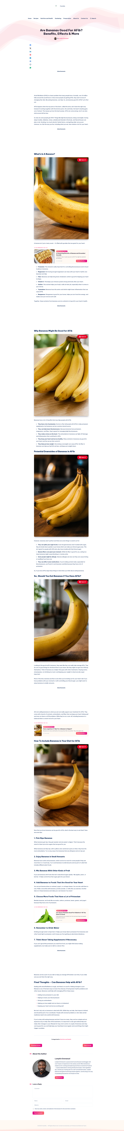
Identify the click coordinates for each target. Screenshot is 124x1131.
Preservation (67, 18)
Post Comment (38, 1113)
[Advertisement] (61, 83)
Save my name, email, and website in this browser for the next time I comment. (55, 1108)
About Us (76, 18)
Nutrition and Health (47, 18)
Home (29, 18)
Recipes (36, 18)
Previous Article (35, 1045)
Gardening (58, 18)
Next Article (87, 1045)
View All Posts (59, 1077)
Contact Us (84, 18)
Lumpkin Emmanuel (62, 1059)
